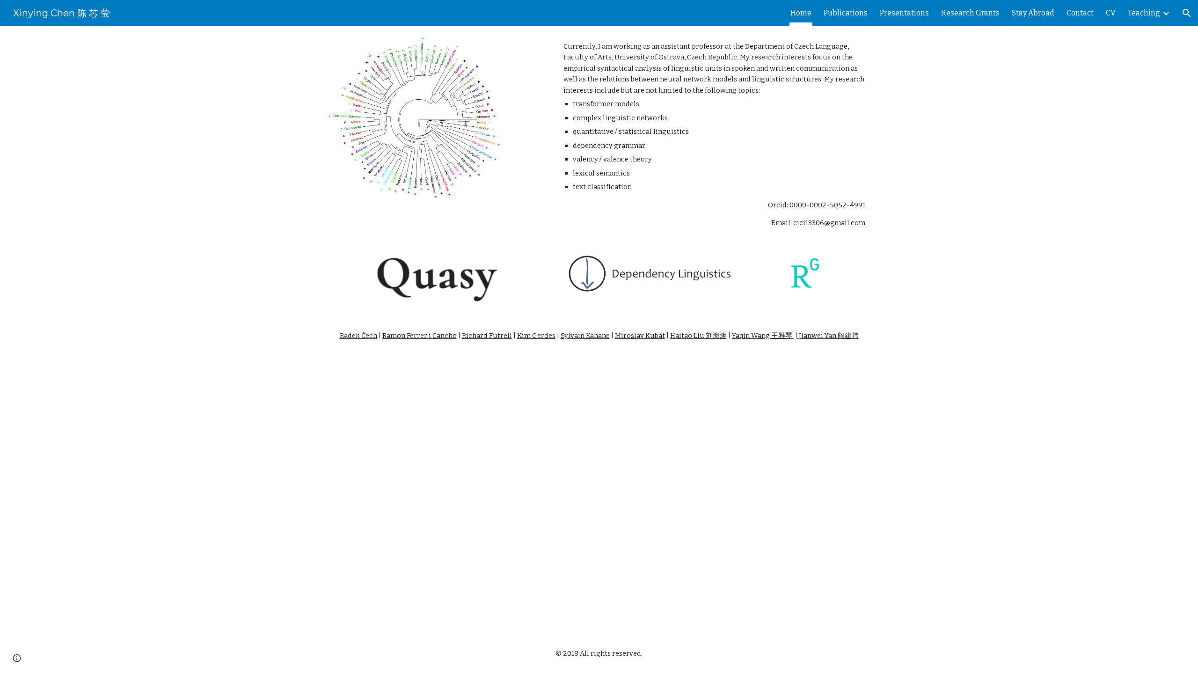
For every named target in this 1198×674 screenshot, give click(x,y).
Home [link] (800, 12)
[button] (1187, 13)
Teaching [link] (1144, 12)
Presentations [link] (904, 12)
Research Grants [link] (970, 12)
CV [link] (1111, 12)
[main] (714, 135)
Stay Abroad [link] (1033, 12)
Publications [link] (846, 12)
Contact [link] (1080, 12)
